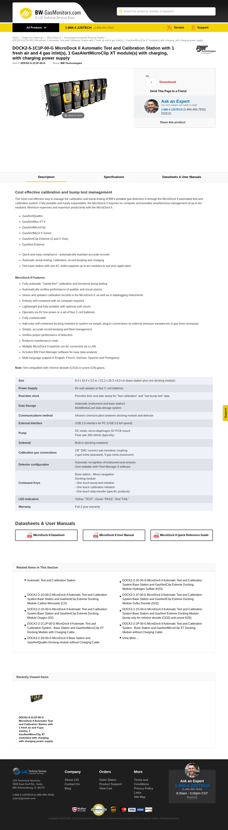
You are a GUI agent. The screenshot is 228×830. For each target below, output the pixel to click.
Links (137, 792)
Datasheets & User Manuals (181, 177)
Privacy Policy (143, 788)
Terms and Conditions (141, 782)
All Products (34, 27)
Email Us (166, 112)
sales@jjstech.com (23, 798)
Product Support (110, 784)
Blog (68, 788)
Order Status (107, 779)
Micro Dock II (54, 37)
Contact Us (72, 784)
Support (202, 27)
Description (46, 177)
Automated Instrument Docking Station (84, 37)
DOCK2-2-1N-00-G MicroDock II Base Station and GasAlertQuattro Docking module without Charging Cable (63, 640)
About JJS (72, 779)
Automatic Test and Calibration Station (51, 580)
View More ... (130, 638)
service (179, 27)
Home (15, 37)
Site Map (140, 796)
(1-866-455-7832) (104, 27)
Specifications (114, 177)
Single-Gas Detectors (33, 37)
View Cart (105, 788)
